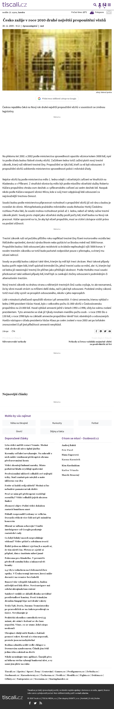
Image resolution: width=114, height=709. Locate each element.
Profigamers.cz (75, 671)
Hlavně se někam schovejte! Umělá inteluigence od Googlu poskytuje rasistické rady (24, 530)
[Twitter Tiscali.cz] (35, 703)
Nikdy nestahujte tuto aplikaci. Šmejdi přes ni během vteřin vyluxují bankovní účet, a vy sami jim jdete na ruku (28, 660)
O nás (91, 698)
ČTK (13, 331)
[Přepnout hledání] (95, 4)
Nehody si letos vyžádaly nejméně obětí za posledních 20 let (90, 343)
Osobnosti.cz (12, 675)
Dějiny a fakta (57, 431)
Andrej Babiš (69, 445)
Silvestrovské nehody (14, 342)
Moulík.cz (72, 675)
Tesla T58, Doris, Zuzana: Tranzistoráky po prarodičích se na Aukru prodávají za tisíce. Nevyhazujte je (27, 609)
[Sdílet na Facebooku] (96, 331)
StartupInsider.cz (58, 679)
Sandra (21, 12)
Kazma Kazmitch (71, 459)
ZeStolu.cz (92, 671)
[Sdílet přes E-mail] (110, 331)
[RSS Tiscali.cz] (40, 703)
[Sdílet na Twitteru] (105, 331)
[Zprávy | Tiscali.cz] (14, 4)
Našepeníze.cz (25, 679)
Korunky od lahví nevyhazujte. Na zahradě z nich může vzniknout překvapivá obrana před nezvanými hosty (28, 457)
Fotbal (95, 422)
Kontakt (84, 698)
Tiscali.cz (10, 671)
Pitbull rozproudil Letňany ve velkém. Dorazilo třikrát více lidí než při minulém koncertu (28, 518)
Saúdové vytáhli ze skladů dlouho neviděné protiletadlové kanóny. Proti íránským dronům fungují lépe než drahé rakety (28, 597)
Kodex (97, 698)
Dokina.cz (97, 675)
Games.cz (60, 671)
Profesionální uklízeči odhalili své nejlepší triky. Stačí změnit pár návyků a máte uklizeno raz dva (28, 477)
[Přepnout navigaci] (99, 4)
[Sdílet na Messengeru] (101, 331)
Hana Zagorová (70, 455)
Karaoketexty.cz (30, 675)
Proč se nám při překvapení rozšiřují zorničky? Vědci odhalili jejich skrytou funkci (26, 497)
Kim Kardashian (71, 465)
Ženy (37, 671)
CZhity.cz (10, 679)
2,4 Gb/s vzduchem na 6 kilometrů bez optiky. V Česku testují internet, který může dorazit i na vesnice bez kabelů (28, 574)
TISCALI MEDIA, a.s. (49, 698)
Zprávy (21, 671)
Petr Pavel (67, 450)
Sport (30, 671)
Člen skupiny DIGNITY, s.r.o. (69, 698)
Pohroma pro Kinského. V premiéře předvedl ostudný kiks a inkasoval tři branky (25, 562)
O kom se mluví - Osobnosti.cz (80, 438)
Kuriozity (57, 422)
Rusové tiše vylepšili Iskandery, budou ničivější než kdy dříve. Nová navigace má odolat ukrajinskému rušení (27, 586)
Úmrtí (19, 431)
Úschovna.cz (47, 675)
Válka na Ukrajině (19, 422)
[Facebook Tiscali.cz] (29, 703)
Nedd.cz (60, 675)
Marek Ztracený (70, 475)
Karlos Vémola (70, 470)
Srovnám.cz (40, 679)
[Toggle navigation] (109, 4)
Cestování (47, 671)
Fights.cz (85, 675)
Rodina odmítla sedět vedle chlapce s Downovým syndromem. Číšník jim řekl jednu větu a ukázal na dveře (27, 649)
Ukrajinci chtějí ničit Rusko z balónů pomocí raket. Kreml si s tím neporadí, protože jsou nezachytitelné (26, 637)
